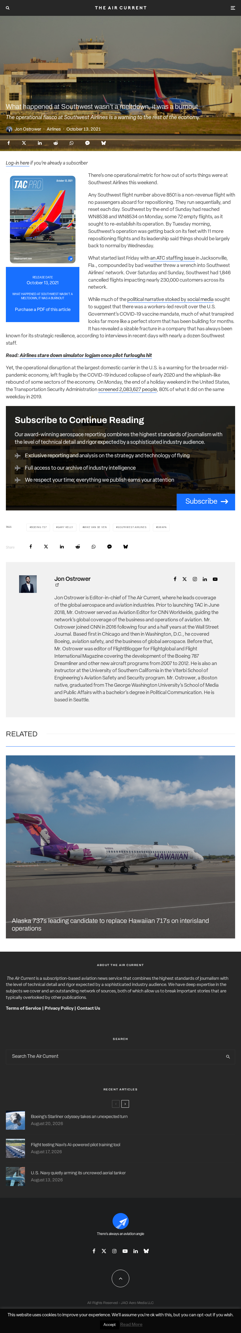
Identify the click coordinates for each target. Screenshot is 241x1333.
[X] (103, 1251)
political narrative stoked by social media (170, 299)
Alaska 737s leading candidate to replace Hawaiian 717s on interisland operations (110, 924)
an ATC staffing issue (172, 258)
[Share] (8, 143)
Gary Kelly (65, 527)
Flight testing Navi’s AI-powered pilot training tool (75, 1144)
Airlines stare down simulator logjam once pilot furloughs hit (86, 355)
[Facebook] (94, 1251)
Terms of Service (23, 1008)
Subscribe (201, 501)
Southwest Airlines (132, 527)
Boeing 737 (39, 527)
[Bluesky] (146, 1251)
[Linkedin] (135, 1251)
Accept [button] (109, 1325)
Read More (131, 1325)
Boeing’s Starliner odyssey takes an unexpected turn (79, 1116)
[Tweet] (24, 143)
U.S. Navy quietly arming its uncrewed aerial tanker (78, 1172)
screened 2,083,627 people (127, 389)
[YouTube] (125, 1251)
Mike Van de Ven (95, 527)
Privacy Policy (59, 1008)
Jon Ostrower (28, 129)
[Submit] (55, 143)
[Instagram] (114, 1251)
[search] (228, 1057)
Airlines (54, 129)
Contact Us (88, 1008)
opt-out (204, 1315)
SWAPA (161, 527)
